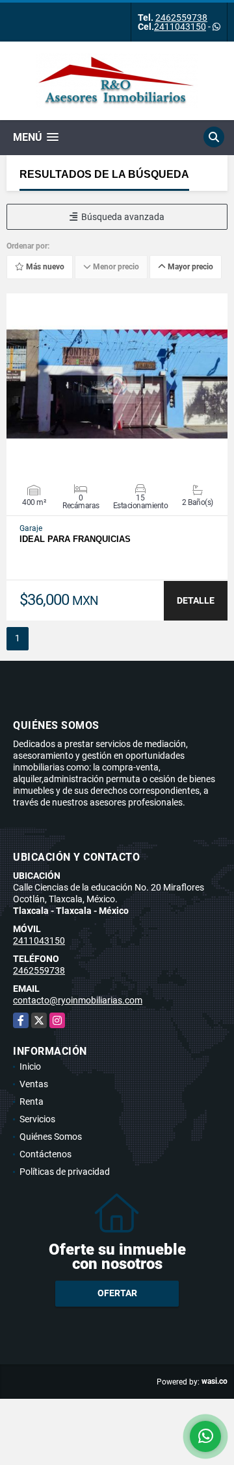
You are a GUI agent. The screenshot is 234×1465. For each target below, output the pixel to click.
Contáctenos (46, 1154)
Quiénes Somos (51, 1136)
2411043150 (180, 26)
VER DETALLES (117, 384)
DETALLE (195, 600)
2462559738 (181, 17)
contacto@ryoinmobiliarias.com (77, 1000)
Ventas (34, 1084)
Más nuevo (44, 266)
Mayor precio (189, 266)
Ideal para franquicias (75, 539)
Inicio (30, 1066)
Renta (32, 1101)
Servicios (37, 1119)
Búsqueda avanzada (120, 217)
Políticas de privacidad (65, 1171)
